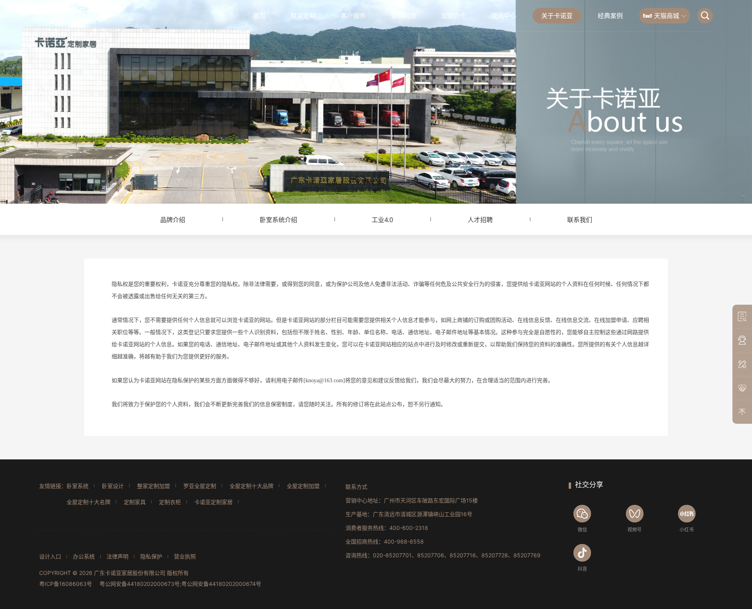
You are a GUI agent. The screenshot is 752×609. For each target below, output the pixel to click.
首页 (259, 16)
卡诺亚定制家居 (213, 502)
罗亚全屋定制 (199, 486)
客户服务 (353, 16)
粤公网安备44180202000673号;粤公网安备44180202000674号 (180, 583)
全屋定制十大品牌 (251, 486)
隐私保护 (151, 556)
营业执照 (185, 556)
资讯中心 (503, 16)
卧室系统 (78, 486)
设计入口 (50, 556)
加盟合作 (453, 16)
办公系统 (84, 556)
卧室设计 (113, 486)
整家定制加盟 (153, 486)
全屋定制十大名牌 (88, 502)
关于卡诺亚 (557, 16)
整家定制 (303, 16)
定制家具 (135, 502)
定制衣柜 (170, 502)
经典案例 (610, 16)
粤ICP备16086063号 (65, 583)
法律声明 (117, 556)
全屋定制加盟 (303, 486)
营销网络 (403, 16)
